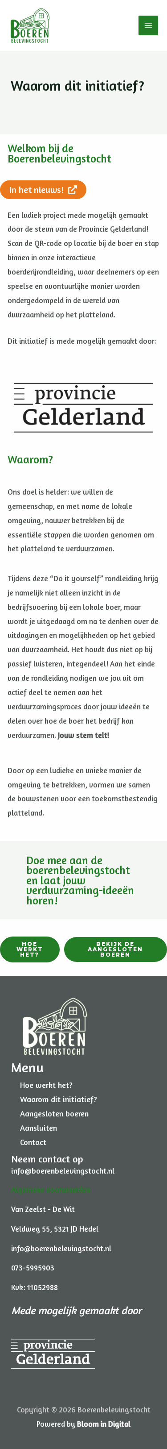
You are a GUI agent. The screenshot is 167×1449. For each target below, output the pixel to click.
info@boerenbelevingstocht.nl (62, 1170)
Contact (33, 1142)
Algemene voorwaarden (50, 1189)
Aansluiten (38, 1128)
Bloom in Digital (103, 1423)
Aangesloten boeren (54, 1113)
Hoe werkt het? (46, 1085)
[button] (30, 949)
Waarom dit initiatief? (58, 1099)
